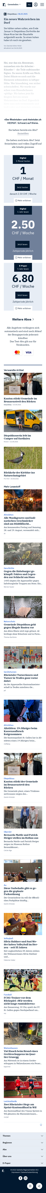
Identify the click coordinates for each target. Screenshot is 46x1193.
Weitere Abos (22, 319)
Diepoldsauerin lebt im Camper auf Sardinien (17, 437)
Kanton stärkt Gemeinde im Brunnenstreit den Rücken (20, 400)
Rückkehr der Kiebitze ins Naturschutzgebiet (19, 474)
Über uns (7, 1156)
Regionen (7, 1142)
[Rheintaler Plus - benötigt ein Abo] (5, 14)
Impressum (16, 1172)
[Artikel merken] (30, 1186)
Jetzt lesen (22, 244)
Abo (29, 4)
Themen (6, 1135)
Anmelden (23, 133)
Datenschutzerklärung (29, 1172)
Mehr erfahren (24, 200)
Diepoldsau (12, 14)
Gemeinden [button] (13, 4)
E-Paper (6, 1163)
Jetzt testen (22, 187)
